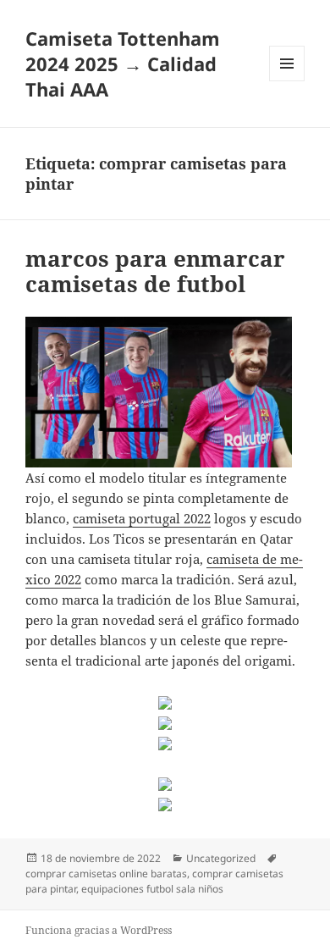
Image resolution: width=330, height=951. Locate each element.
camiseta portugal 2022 (142, 518)
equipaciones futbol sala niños (152, 889)
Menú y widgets (287, 80)
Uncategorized (221, 858)
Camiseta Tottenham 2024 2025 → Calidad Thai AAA (122, 63)
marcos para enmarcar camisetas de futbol (155, 271)
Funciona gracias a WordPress (98, 930)
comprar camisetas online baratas (106, 873)
